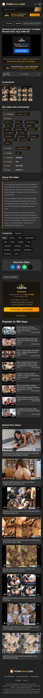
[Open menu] (39, 4)
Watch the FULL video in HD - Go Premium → (21, 61)
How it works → (22, 315)
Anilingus (31, 129)
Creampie (18, 129)
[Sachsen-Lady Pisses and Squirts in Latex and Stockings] (21, 585)
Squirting (19, 23)
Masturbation (30, 122)
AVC (17, 162)
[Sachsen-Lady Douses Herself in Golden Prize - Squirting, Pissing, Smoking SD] (21, 556)
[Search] (38, 9)
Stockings (23, 140)
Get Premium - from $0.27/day (21, 309)
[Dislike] (8, 74)
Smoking (8, 136)
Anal (6, 129)
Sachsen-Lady (22, 114)
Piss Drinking (9, 676)
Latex (7, 143)
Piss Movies (34, 676)
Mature (7, 122)
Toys (8, 125)
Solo (18, 122)
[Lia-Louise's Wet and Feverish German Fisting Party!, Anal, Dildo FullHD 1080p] (21, 527)
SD (18, 153)
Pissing (21, 132)
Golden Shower (22, 676)
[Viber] (18, 267)
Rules (25, 680)
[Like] (4, 74)
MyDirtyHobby (22, 148)
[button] (35, 4)
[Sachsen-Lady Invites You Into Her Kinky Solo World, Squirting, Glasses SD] (21, 498)
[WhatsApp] (24, 267)
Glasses (33, 136)
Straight (29, 125)
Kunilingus (9, 132)
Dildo (18, 125)
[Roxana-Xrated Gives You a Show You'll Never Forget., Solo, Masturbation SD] (21, 469)
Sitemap (18, 680)
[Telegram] (12, 267)
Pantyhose (10, 140)
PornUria (9, 23)
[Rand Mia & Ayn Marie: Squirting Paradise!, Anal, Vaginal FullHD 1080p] (21, 643)
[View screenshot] (9, 93)
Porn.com (15, 4)
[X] (30, 267)
